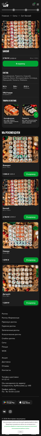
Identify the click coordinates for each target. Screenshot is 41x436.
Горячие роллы (9, 326)
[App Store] (25, 402)
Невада (6, 251)
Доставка (6, 362)
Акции (5, 358)
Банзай (6, 208)
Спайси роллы (8, 338)
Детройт (6, 294)
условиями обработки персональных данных (16, 426)
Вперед (36, 115)
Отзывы (5, 366)
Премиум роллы (9, 322)
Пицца (5, 347)
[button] (36, 115)
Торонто (25, 118)
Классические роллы (11, 334)
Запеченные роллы (10, 330)
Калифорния (9, 118)
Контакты (6, 370)
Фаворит (7, 165)
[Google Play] (9, 402)
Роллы (5, 314)
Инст (10, 411)
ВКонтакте (4, 411)
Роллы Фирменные (10, 318)
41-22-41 (5, 379)
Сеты (4, 342)
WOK (4, 351)
